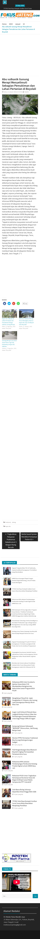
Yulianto (26, 92)
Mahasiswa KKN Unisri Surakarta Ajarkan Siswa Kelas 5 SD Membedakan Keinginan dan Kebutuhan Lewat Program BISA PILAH (23, 686)
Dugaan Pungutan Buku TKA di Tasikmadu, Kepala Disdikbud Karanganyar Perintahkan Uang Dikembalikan (24, 570)
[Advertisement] (20, 55)
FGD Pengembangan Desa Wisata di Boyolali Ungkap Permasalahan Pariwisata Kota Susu (24, 752)
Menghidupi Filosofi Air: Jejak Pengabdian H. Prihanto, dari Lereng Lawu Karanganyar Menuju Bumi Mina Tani (24, 701)
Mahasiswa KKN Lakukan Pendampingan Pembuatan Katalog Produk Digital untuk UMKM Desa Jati (23, 601)
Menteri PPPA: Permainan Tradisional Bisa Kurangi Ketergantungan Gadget (25, 740)
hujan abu (8, 526)
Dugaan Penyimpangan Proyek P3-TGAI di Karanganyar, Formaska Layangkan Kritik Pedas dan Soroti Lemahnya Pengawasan (24, 644)
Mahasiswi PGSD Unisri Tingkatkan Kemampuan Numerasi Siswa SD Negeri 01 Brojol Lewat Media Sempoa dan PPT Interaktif (24, 779)
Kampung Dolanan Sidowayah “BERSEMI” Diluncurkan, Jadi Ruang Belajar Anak (25, 728)
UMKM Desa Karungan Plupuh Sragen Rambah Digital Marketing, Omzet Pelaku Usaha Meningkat (23, 580)
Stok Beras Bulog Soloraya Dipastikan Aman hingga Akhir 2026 (24, 791)
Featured (8, 522)
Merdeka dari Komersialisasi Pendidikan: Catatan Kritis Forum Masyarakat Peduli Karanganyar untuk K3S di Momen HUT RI (23, 665)
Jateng (14, 522)
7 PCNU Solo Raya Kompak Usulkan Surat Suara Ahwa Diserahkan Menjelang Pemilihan (24, 803)
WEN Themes (26, 936)
